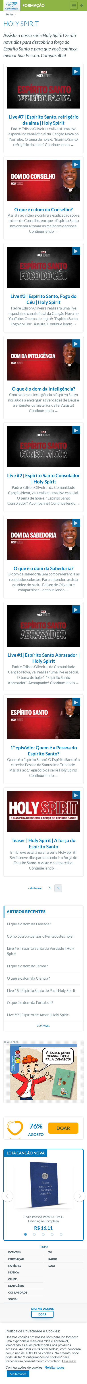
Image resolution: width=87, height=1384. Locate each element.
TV (50, 1252)
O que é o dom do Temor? (27, 966)
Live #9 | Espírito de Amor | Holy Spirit (37, 1015)
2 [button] (34, 1234)
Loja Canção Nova (26, 1153)
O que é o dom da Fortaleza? (30, 1002)
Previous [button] (7, 1196)
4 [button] (52, 1234)
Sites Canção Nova (82, 6)
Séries (9, 14)
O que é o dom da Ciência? (28, 978)
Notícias (14, 1265)
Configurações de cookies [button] (24, 1367)
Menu (74, 6)
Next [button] (79, 1196)
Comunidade (17, 1292)
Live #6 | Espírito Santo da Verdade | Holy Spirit (40, 951)
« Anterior (35, 888)
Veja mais (43, 1025)
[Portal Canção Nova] (11, 5)
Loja (51, 1265)
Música (13, 1272)
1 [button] (25, 1234)
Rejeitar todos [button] (54, 1367)
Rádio (52, 1259)
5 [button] (61, 1234)
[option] (43, 1196)
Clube (12, 1279)
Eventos (14, 1252)
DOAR (42, 1314)
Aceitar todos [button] (18, 1374)
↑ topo (43, 1247)
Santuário (16, 1285)
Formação (16, 1259)
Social (13, 1299)
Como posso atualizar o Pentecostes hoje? (40, 936)
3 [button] (43, 1234)
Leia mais (69, 1361)
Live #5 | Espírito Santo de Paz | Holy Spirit (41, 990)
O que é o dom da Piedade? (29, 924)
